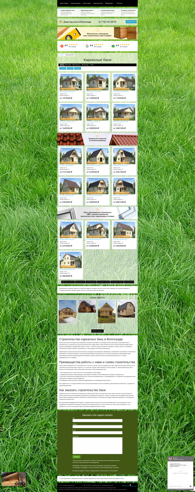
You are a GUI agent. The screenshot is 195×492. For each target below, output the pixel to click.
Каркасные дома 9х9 (91, 281)
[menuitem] (64, 3)
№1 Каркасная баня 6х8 (66, 195)
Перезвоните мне (131, 21)
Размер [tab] (69, 65)
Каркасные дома (76, 3)
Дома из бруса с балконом (68, 281)
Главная (61, 55)
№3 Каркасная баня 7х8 (93, 121)
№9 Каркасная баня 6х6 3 (120, 165)
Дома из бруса (64, 3)
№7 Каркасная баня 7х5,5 (67, 121)
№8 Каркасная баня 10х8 (120, 121)
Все (92, 65)
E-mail (74, 430)
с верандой (77, 68)
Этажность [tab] (77, 65)
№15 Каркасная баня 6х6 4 (121, 91)
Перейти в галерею (97, 331)
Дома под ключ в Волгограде (77, 22)
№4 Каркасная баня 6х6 (66, 165)
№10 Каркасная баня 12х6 (67, 269)
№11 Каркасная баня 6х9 (120, 195)
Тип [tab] (63, 65)
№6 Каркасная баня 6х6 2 (94, 165)
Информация (109, 3)
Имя (74, 418)
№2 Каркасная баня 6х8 (120, 239)
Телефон (75, 424)
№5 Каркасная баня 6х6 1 (67, 239)
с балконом (62, 68)
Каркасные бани (98, 3)
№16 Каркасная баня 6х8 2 (94, 195)
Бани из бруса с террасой (103, 281)
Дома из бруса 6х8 (80, 281)
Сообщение (75, 436)
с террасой (70, 68)
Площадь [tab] (86, 65)
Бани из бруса (87, 3)
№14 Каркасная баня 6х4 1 (94, 91)
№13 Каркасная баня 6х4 (67, 91)
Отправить (76, 456)
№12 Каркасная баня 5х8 (94, 239)
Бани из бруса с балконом (117, 281)
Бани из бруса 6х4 (129, 281)
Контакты (119, 3)
